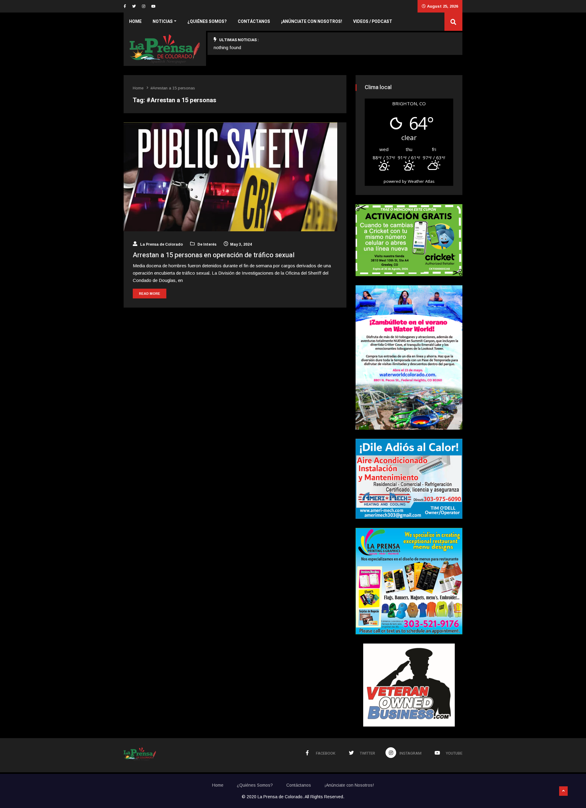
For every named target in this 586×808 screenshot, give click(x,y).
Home (135, 21)
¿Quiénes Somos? (207, 21)
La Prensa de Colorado (161, 244)
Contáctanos (254, 21)
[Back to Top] (563, 791)
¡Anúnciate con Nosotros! (311, 21)
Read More (149, 293)
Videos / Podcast (372, 21)
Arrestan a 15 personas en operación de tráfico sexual (214, 255)
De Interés (206, 244)
